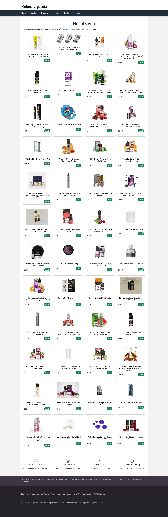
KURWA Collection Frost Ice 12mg (69, 125)
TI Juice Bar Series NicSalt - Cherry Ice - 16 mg (37, 367)
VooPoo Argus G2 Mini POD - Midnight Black (37, 333)
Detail (47, 60)
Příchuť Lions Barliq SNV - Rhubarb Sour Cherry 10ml (100, 126)
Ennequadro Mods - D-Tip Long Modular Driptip (37, 265)
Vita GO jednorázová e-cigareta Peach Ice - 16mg (37, 126)
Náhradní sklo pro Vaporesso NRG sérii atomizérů (69, 367)
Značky (66, 13)
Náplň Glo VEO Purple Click (69, 90)
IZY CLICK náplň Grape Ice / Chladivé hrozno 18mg (131, 126)
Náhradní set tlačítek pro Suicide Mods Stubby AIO (100, 438)
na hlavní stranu (69, 29)
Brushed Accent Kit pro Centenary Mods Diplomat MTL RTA (37, 195)
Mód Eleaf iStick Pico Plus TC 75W (37, 159)
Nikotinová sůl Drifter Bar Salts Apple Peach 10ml (100, 367)
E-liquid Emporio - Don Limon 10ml (69, 230)
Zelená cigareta (32, 503)
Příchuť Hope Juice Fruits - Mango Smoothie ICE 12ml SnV (37, 230)
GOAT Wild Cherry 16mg (69, 264)
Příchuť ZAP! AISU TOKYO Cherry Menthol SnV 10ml (100, 230)
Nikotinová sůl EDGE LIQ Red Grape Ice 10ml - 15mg (100, 265)
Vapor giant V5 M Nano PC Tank (131, 229)
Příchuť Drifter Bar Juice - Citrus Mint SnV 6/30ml (100, 160)
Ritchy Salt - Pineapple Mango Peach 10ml (100, 55)
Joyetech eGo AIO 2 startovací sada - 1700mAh (69, 194)
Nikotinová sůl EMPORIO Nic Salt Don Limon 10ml (100, 299)
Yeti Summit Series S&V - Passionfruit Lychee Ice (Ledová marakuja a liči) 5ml (131, 56)
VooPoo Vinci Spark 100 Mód (131, 403)
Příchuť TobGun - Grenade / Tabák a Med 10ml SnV (69, 160)
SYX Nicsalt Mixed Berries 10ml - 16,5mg (69, 404)
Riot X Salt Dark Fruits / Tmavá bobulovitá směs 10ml (131, 194)
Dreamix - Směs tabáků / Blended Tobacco (100, 194)
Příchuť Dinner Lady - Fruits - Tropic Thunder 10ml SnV (37, 404)
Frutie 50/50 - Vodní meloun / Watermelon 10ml (100, 333)
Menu (23, 13)
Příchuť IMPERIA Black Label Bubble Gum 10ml (131, 333)
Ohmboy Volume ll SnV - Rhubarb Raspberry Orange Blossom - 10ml (37, 439)
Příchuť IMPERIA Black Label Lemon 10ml (37, 91)
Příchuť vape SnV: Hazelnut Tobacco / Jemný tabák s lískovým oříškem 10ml (131, 368)
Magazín (94, 503)
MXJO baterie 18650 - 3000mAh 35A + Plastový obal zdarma (37, 55)
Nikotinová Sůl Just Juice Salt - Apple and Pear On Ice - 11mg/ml (100, 91)
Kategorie (44, 13)
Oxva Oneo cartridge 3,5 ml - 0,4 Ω (100, 404)
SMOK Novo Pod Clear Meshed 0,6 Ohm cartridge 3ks (69, 49)
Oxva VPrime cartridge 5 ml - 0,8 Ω (131, 265)
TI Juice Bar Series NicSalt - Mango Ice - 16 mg (131, 160)
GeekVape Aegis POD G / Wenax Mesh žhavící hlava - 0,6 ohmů (131, 91)
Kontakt (102, 503)
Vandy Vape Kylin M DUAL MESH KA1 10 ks (69, 438)
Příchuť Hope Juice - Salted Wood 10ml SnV (131, 299)
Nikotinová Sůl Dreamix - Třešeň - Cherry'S (131, 438)
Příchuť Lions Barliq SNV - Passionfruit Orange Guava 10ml (38, 299)
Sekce (56, 13)
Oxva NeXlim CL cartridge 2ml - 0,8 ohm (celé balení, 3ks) (69, 299)
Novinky (33, 13)
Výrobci (77, 13)
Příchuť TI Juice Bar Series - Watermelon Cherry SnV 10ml (69, 333)
